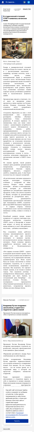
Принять (17, 421)
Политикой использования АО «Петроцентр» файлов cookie (17, 415)
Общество (27, 9)
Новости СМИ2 (6, 428)
